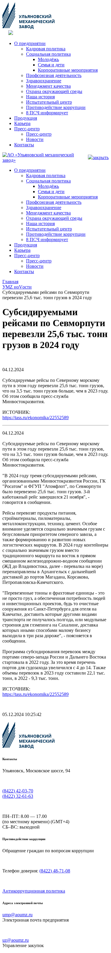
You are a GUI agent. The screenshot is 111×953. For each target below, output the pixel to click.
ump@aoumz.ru (17, 914)
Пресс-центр (27, 128)
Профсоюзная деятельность (53, 75)
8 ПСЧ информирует (47, 112)
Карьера (22, 123)
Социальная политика (48, 54)
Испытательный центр (49, 102)
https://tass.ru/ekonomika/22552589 (35, 417)
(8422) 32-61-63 (17, 796)
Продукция (25, 118)
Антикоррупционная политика (33, 890)
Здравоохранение (43, 80)
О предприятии (30, 43)
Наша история (40, 96)
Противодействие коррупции (56, 107)
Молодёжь (48, 59)
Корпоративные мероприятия (68, 70)
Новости (35, 139)
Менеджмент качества (48, 86)
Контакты (24, 144)
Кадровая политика (45, 48)
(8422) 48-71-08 (54, 870)
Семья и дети (51, 64)
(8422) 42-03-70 (17, 790)
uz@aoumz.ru (15, 940)
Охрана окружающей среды (54, 91)
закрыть (101, 157)
